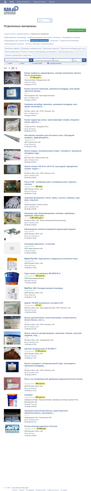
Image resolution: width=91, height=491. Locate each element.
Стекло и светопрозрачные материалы (42, 51)
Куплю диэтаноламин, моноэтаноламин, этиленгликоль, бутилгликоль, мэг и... (50, 318)
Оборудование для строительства (16, 40)
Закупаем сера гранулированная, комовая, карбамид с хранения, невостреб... (49, 214)
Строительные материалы (69, 40)
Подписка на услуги (53, 490)
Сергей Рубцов (29, 250)
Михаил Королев (30, 191)
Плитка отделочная (12, 51)
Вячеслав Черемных (31, 236)
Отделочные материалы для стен (72, 48)
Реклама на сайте (41, 490)
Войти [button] (12, 2)
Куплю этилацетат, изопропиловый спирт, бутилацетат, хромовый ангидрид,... (50, 364)
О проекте (14, 490)
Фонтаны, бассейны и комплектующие (39, 44)
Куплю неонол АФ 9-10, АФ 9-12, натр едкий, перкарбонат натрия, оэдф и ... (51, 167)
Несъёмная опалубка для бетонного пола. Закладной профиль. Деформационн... (49, 136)
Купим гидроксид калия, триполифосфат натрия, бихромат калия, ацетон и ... (51, 120)
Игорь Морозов (29, 144)
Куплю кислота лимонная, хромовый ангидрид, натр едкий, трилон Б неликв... (52, 89)
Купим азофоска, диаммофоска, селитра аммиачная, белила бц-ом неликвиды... (52, 74)
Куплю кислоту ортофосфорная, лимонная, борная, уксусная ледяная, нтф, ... (52, 334)
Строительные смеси (66, 51)
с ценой (9, 63)
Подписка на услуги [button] (39, 2)
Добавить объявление (77, 30)
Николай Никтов (30, 310)
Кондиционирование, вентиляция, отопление (44, 37)
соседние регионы (55, 63)
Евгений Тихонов (30, 404)
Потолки (24, 51)
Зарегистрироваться (23, 2)
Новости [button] (51, 2)
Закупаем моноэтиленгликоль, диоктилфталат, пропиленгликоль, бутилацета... (46, 411)
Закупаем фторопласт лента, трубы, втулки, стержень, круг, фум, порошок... (52, 198)
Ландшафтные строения (71, 37)
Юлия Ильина (29, 433)
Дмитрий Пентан (30, 280)
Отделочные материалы (39, 40)
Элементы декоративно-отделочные (18, 55)
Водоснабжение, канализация (15, 37)
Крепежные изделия (12, 48)
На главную (63, 490)
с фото (22, 63)
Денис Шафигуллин (31, 97)
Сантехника (54, 40)
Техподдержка (30, 490)
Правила (21, 490)
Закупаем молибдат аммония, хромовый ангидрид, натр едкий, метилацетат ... (50, 105)
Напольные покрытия (51, 48)
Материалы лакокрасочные (31, 48)
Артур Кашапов (30, 129)
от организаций (37, 63)
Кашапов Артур (30, 82)
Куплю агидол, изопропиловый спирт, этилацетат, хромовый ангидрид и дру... (52, 151)
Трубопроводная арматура (14, 44)
